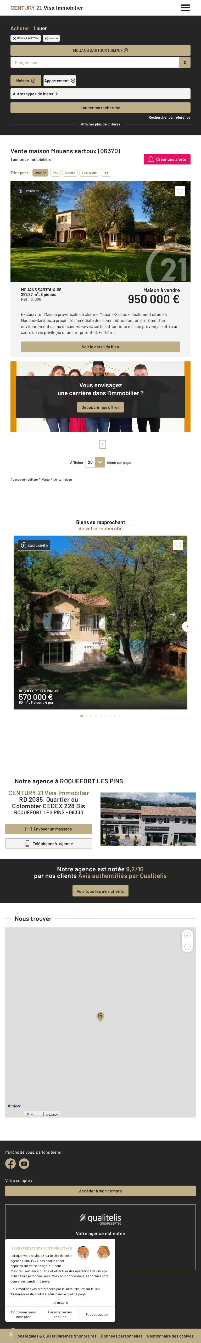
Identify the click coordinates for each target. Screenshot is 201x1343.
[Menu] (186, 7)
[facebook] (10, 1163)
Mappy (53, 1114)
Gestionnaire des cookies (170, 1335)
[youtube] (24, 1163)
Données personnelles (122, 1335)
